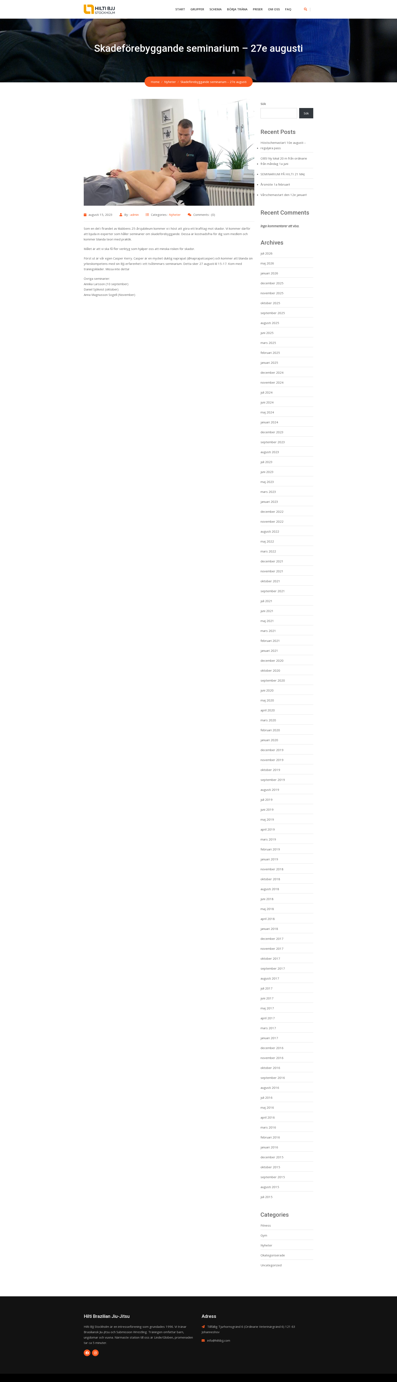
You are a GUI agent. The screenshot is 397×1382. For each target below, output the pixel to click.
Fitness (266, 1225)
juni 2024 (267, 402)
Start (180, 9)
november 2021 (272, 571)
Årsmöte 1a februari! (275, 184)
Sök (263, 104)
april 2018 (268, 919)
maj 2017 (267, 1008)
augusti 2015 (270, 1187)
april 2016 (268, 1117)
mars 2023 (268, 492)
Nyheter (175, 215)
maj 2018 (267, 909)
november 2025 (272, 293)
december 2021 (272, 561)
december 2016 (272, 1048)
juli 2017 (267, 988)
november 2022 (272, 521)
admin (134, 215)
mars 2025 (268, 343)
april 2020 (268, 710)
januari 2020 (269, 740)
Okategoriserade (273, 1255)
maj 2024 (267, 412)
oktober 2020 (270, 670)
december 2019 (272, 750)
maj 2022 (267, 541)
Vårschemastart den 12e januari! (284, 195)
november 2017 (272, 948)
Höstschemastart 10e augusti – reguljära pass (283, 145)
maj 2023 (267, 482)
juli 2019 (267, 799)
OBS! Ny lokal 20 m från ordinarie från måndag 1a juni (284, 161)
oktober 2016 (270, 1068)
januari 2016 (269, 1147)
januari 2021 (269, 650)
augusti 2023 (270, 452)
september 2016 (273, 1078)
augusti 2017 (270, 978)
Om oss (274, 9)
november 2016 (272, 1058)
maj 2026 (267, 263)
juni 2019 (267, 809)
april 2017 (268, 1018)
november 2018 (272, 869)
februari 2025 (270, 353)
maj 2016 (267, 1107)
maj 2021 (267, 621)
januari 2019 (269, 859)
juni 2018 (267, 899)
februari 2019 (270, 849)
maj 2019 (267, 819)
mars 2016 (268, 1127)
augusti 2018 (270, 889)
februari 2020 (270, 730)
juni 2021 (267, 611)
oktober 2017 (270, 958)
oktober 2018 (270, 879)
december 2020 (272, 660)
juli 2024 (267, 392)
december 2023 (272, 432)
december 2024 (272, 372)
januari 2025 (269, 362)
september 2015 (273, 1177)
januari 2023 (269, 501)
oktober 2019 (270, 770)
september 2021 (273, 591)
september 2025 (273, 313)
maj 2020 (267, 700)
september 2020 (273, 680)
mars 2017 (268, 1028)
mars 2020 (268, 720)
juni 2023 (267, 472)
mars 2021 (268, 631)
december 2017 (272, 939)
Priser (258, 9)
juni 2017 (267, 998)
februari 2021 (270, 641)
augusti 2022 (270, 531)
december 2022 (272, 511)
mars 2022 (268, 551)
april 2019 (268, 829)
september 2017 (273, 968)
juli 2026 (267, 253)
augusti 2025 (270, 323)
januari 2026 (269, 273)
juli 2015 (267, 1197)
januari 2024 (269, 422)
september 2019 (273, 780)
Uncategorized (271, 1265)
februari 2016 (270, 1137)
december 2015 (272, 1157)
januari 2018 (269, 929)
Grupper (197, 9)
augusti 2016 (270, 1087)
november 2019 (272, 760)
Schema (215, 9)
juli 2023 (267, 462)
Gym (264, 1235)
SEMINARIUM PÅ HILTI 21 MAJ (283, 174)
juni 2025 (267, 333)
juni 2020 (267, 690)
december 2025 (272, 283)
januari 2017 (269, 1038)
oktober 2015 (270, 1167)
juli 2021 (267, 601)
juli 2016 (267, 1097)
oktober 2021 (270, 581)
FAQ (288, 9)
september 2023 (273, 442)
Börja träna (237, 9)
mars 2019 (268, 839)
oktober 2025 (270, 303)
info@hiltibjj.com (218, 1340)
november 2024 (272, 382)
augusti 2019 (270, 790)
